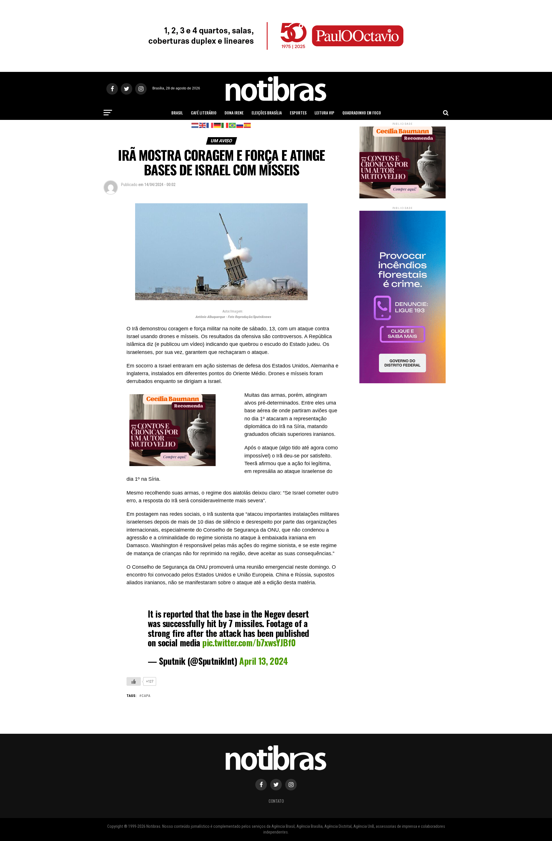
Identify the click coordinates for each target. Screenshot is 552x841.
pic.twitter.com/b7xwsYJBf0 (249, 642)
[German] (217, 125)
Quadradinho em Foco (361, 113)
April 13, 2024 (263, 660)
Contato (276, 801)
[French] (210, 125)
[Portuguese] (232, 125)
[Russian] (240, 125)
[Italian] (225, 125)
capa (145, 696)
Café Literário (203, 113)
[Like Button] (133, 681)
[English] (202, 125)
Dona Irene (234, 113)
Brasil (177, 113)
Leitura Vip (324, 113)
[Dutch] (195, 125)
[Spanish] (247, 125)
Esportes (298, 113)
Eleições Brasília (267, 113)
